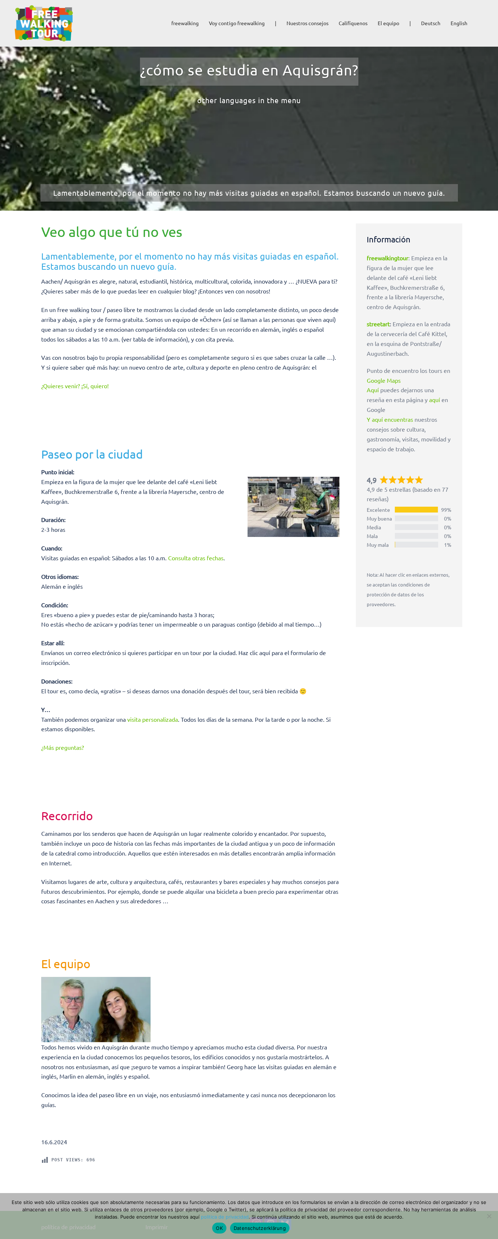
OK (219, 1228)
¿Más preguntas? (62, 747)
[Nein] (489, 1216)
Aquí (373, 389)
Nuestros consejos (307, 23)
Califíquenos (353, 23)
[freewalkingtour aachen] (44, 22)
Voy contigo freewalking (237, 23)
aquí (434, 399)
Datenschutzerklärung (260, 1228)
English (459, 23)
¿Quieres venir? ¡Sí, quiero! (75, 385)
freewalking (185, 23)
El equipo (388, 23)
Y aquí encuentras (390, 419)
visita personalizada (152, 719)
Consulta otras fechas (195, 557)
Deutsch (430, 23)
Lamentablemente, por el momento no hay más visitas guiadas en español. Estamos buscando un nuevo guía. (249, 192)
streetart (378, 323)
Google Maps (384, 380)
